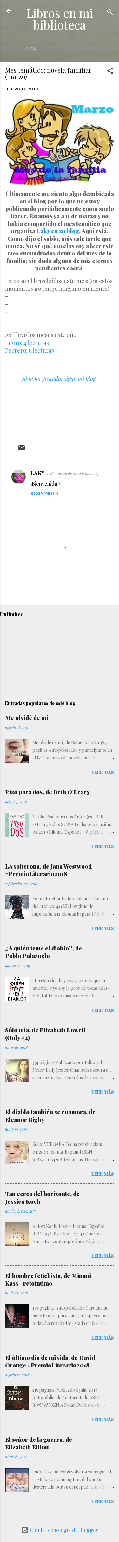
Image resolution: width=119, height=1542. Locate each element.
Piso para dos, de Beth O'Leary (47, 792)
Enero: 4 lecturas (27, 343)
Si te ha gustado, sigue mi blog (59, 378)
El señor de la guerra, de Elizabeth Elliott (38, 1443)
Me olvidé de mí (26, 718)
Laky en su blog (57, 231)
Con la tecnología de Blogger (63, 1529)
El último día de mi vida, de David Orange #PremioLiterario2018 (50, 1361)
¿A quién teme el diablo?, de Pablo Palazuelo (43, 952)
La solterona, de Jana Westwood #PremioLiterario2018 (48, 870)
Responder (44, 494)
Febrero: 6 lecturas (29, 350)
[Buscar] (110, 13)
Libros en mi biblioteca (59, 18)
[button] (110, 71)
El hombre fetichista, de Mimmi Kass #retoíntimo (48, 1279)
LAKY (37, 473)
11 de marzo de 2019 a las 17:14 (73, 473)
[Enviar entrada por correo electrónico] (21, 449)
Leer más (102, 772)
